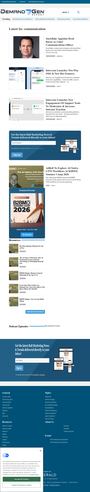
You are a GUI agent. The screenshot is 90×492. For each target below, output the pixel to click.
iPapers (4, 445)
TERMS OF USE (44, 485)
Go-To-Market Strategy (51, 405)
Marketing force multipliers (22, 19)
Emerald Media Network (9, 1)
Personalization (49, 408)
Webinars (22, 251)
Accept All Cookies (21, 479)
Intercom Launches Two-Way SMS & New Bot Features (62, 71)
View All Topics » (49, 419)
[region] (21, 469)
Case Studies (6, 405)
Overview (66, 426)
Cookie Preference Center (22, 485)
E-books (4, 439)
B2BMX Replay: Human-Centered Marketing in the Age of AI (30, 274)
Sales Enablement (50, 416)
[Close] (40, 450)
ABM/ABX (48, 397)
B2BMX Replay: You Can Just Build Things (31, 300)
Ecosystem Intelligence (81, 19)
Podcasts (5, 410)
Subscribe (5, 416)
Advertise (22, 1)
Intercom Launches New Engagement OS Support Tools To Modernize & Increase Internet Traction (63, 104)
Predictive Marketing (51, 410)
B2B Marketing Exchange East (59, 442)
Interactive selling (63, 19)
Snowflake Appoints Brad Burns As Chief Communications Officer (60, 42)
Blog (47, 185)
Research (4, 431)
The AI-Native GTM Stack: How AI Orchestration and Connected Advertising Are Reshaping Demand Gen (31, 260)
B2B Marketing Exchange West (59, 439)
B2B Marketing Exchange (36, 1)
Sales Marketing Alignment (45, 19)
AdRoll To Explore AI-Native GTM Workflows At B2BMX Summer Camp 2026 (62, 171)
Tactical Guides (6, 428)
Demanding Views (7, 399)
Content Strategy (50, 399)
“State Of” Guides (7, 426)
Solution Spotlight (7, 408)
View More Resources (35, 312)
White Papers (6, 442)
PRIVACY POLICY (55, 485)
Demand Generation (50, 402)
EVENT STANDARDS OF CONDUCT (57, 482)
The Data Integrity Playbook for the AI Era (31, 247)
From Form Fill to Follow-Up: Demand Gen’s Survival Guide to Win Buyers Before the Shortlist (32, 287)
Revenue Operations (50, 413)
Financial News (6, 402)
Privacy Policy (34, 474)
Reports (4, 434)
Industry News (50, 56)
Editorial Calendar (69, 431)
